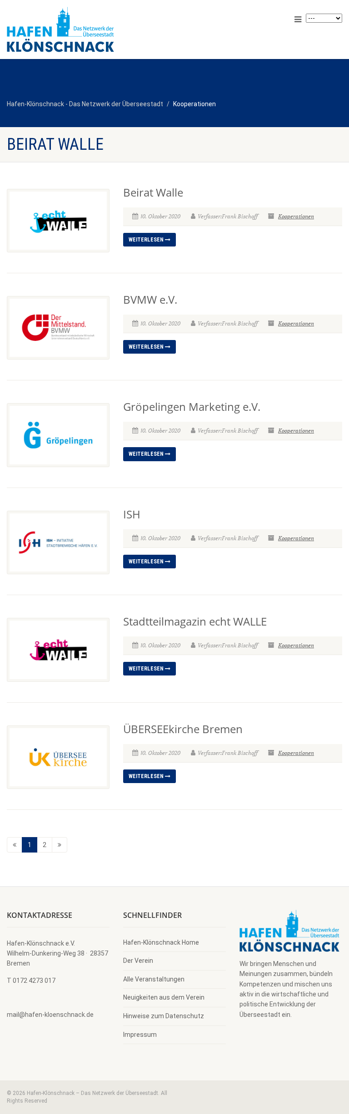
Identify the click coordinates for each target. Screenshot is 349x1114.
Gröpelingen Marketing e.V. (191, 406)
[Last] (59, 845)
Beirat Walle (153, 192)
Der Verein (138, 960)
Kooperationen (296, 216)
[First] (14, 845)
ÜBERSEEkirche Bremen (183, 728)
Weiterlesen (147, 240)
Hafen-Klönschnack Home (161, 942)
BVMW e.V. (150, 299)
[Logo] (87, 29)
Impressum (140, 1034)
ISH (131, 514)
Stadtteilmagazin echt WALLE (195, 621)
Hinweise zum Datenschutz (163, 1016)
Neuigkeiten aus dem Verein (163, 997)
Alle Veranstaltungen (153, 979)
